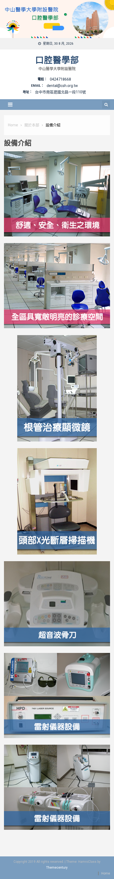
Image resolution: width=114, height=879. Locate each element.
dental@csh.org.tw (62, 86)
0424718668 (60, 79)
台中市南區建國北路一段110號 (60, 92)
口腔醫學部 (57, 60)
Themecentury (56, 867)
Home (105, 873)
